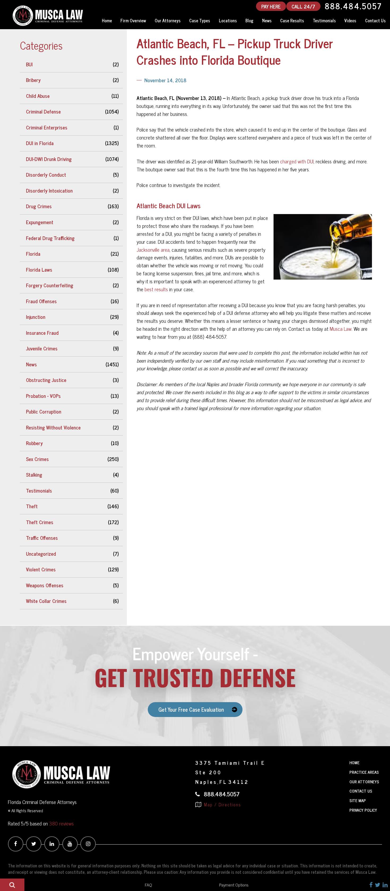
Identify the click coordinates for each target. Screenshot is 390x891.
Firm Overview (133, 20)
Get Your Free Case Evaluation (191, 709)
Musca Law (341, 329)
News (267, 20)
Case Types (199, 20)
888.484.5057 (353, 6)
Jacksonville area (153, 250)
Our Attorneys (168, 20)
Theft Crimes (39, 522)
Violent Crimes (41, 569)
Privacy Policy (363, 810)
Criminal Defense (43, 111)
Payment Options (234, 884)
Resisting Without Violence (53, 427)
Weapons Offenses (44, 585)
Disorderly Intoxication (49, 190)
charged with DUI (297, 161)
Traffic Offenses (42, 538)
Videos (350, 20)
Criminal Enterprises (46, 127)
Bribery (33, 80)
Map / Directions (221, 804)
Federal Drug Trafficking (50, 238)
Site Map (357, 800)
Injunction (35, 317)
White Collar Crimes (46, 601)
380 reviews (61, 823)
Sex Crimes (37, 459)
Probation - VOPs (43, 396)
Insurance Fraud (42, 333)
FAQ (148, 884)
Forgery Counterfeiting (49, 285)
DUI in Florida (40, 143)
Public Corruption (43, 411)
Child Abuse (38, 96)
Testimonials (324, 20)
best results (156, 289)
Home (107, 20)
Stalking (34, 475)
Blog (249, 20)
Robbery (34, 443)
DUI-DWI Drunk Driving (49, 159)
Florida (33, 254)
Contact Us (360, 791)
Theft (32, 506)
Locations (228, 20)
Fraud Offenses (41, 301)
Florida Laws (39, 269)
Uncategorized (41, 554)
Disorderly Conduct (46, 175)
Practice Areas (364, 772)
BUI (29, 64)
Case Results (292, 20)
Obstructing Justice (46, 380)
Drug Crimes (39, 206)
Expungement (39, 222)
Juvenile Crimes (42, 348)
